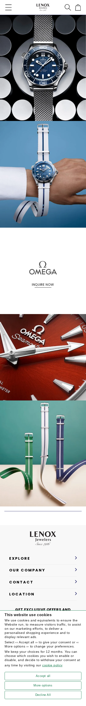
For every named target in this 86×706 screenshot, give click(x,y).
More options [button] (42, 685)
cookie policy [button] (52, 665)
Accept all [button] (43, 676)
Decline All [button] (43, 695)
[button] (8, 7)
